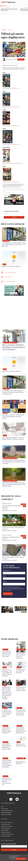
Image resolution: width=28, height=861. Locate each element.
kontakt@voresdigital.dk (14, 186)
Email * (4, 576)
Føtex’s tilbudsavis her (15, 144)
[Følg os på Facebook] (10, 799)
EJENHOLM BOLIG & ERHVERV (9, 510)
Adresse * (5, 581)
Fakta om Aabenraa (5, 828)
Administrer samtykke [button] (6, 814)
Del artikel (20, 59)
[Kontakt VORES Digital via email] (17, 799)
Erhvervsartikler (4, 830)
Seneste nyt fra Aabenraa (6, 822)
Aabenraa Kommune (5, 832)
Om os (2, 806)
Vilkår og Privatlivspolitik (7, 810)
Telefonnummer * (7, 570)
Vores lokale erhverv (5, 824)
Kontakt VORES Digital (6, 812)
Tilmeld (14, 217)
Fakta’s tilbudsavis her (15, 125)
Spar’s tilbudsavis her (14, 182)
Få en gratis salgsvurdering (7, 834)
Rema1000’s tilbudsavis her (16, 163)
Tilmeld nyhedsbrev (21, 858)
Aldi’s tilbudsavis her (14, 88)
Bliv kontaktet (8, 594)
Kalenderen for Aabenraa (6, 826)
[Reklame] (14, 199)
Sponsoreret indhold (5, 836)
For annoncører (4, 808)
